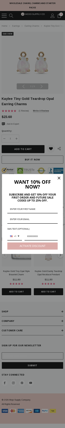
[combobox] (14, 236)
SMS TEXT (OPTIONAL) (18, 228)
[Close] (59, 178)
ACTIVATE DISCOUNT (33, 246)
